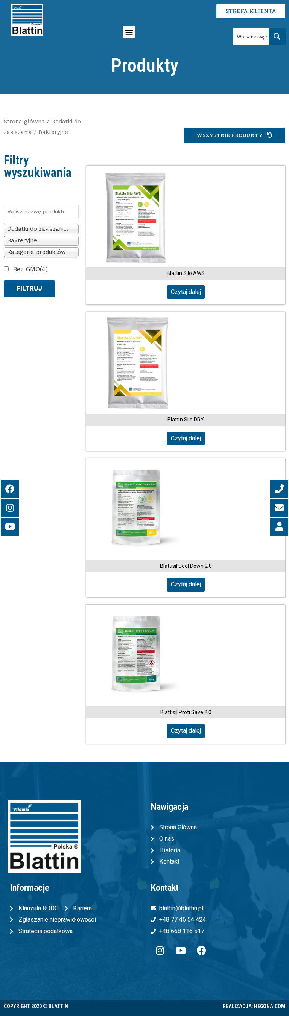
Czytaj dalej (186, 291)
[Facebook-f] (201, 950)
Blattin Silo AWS (186, 273)
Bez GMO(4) (30, 269)
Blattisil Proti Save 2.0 (185, 712)
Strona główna (24, 121)
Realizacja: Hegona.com (254, 1006)
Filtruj (29, 288)
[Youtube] (180, 950)
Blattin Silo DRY (185, 420)
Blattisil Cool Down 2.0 (186, 566)
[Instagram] (160, 950)
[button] (129, 32)
